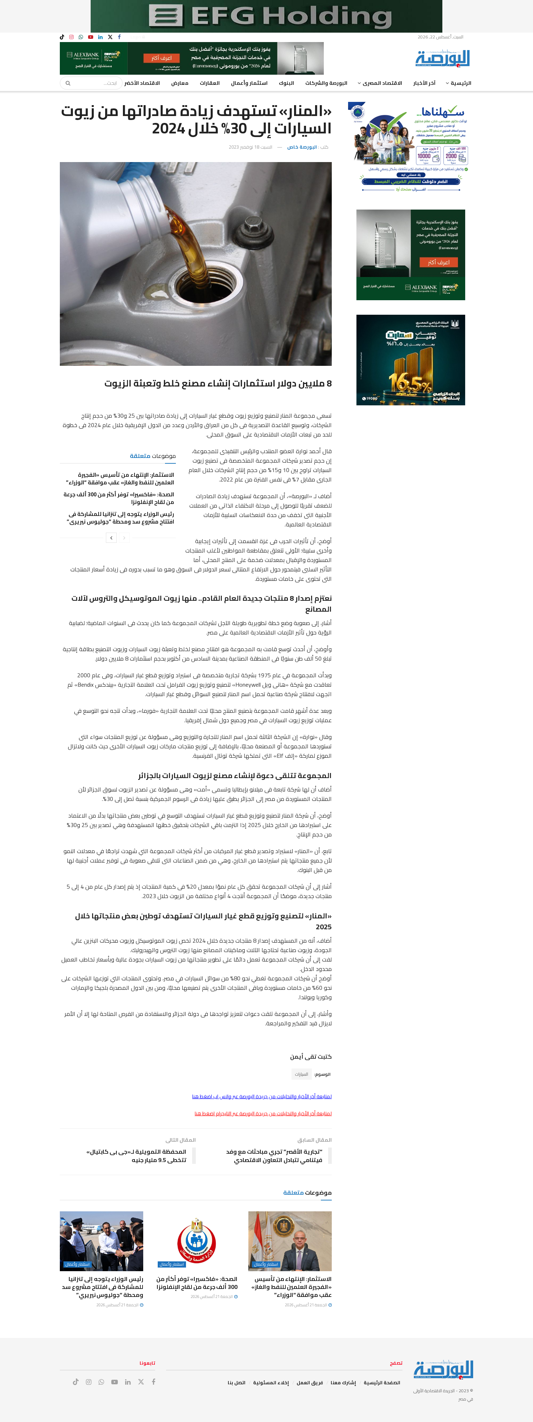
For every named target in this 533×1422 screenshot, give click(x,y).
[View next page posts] (111, 538)
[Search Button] (65, 83)
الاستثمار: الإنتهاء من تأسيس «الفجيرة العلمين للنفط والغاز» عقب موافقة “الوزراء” (119, 479)
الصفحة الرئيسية (382, 1382)
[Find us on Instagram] (71, 37)
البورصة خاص (302, 146)
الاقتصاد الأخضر (142, 83)
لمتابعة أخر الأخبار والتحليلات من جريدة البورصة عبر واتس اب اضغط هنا (262, 1096)
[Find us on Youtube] (90, 37)
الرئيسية (461, 83)
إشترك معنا (343, 1382)
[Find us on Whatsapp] (81, 37)
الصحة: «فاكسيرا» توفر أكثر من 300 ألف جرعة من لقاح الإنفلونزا (118, 498)
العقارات (210, 83)
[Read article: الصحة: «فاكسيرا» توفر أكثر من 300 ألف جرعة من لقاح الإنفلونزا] (195, 1241)
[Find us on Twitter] (110, 37)
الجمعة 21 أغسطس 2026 (306, 1305)
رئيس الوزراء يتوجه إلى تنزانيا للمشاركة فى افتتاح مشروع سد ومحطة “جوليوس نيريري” (120, 518)
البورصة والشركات (326, 83)
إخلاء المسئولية (271, 1382)
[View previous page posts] (124, 538)
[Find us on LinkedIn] (100, 37)
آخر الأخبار (424, 83)
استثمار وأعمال (249, 83)
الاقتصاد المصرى (382, 83)
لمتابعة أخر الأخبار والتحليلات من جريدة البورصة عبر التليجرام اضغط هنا (263, 1113)
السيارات (301, 1074)
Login (136, 37)
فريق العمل (310, 1382)
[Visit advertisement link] (266, 16)
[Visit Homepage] (444, 58)
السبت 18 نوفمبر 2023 (250, 146)
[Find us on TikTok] (62, 37)
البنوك (286, 83)
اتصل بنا (236, 1382)
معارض (180, 83)
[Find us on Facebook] (119, 37)
